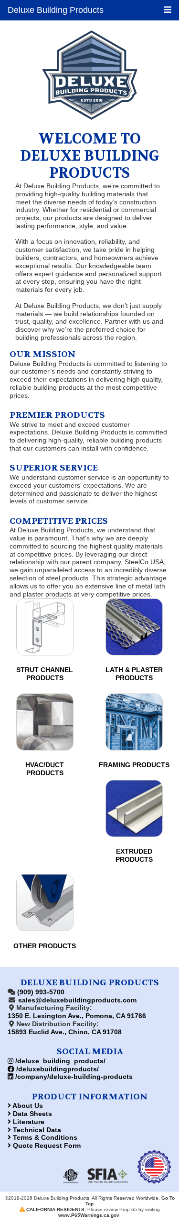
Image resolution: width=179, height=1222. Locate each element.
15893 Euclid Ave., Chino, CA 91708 (65, 1032)
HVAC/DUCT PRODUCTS (44, 769)
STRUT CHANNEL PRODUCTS (44, 674)
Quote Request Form (46, 1145)
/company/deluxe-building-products (73, 1076)
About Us (27, 1105)
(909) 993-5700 (40, 992)
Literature (27, 1122)
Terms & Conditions (44, 1137)
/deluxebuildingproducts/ (56, 1069)
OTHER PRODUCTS (44, 946)
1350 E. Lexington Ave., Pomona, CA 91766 (77, 1016)
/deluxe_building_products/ (59, 1061)
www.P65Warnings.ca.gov (88, 1215)
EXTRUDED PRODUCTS (134, 855)
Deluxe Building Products (56, 10)
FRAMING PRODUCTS (134, 765)
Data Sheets (31, 1113)
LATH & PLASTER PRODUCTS (134, 674)
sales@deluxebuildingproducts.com (77, 1000)
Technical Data (36, 1130)
